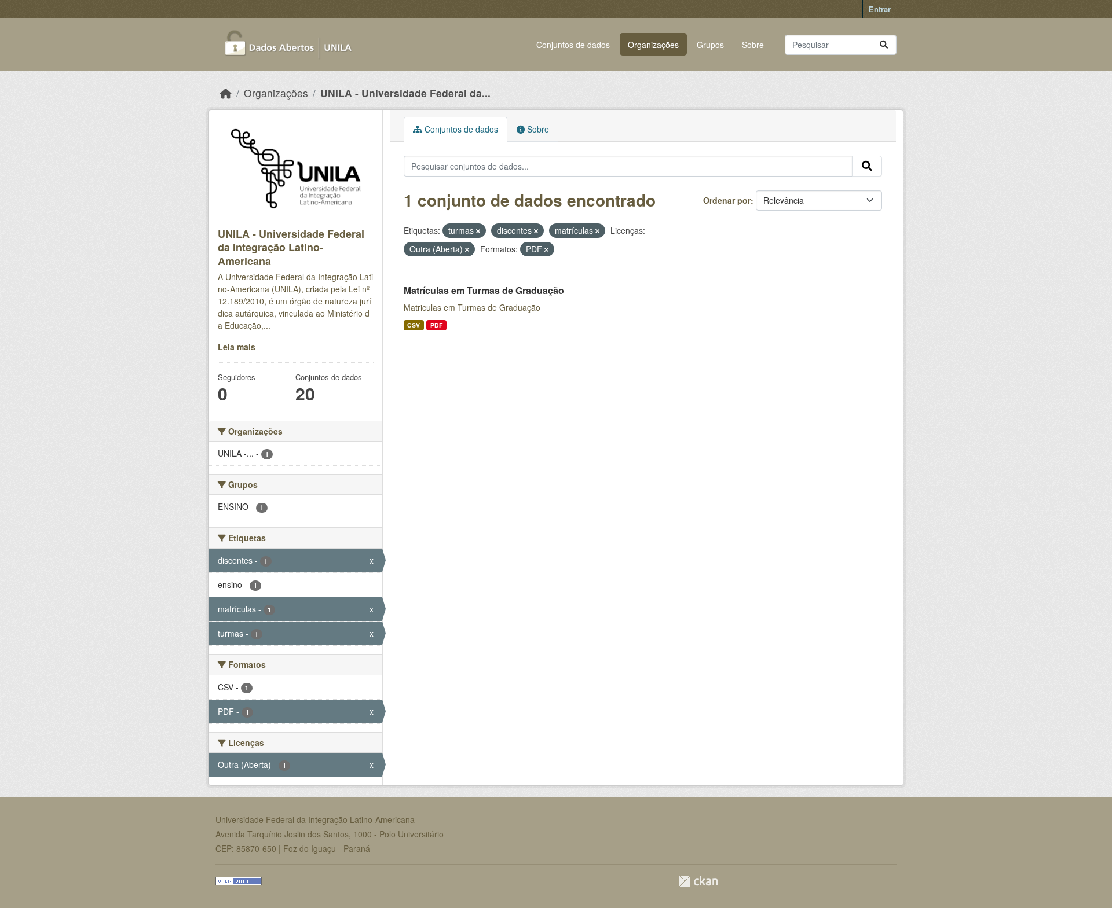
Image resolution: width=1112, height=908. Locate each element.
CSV (413, 325)
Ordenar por (727, 200)
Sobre (753, 44)
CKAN (698, 881)
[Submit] (883, 45)
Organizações (653, 44)
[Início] (226, 93)
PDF (436, 325)
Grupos (710, 44)
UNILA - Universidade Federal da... (405, 93)
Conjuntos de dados (573, 44)
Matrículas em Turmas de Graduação (484, 290)
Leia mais (236, 346)
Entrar (880, 8)
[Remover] (478, 231)
